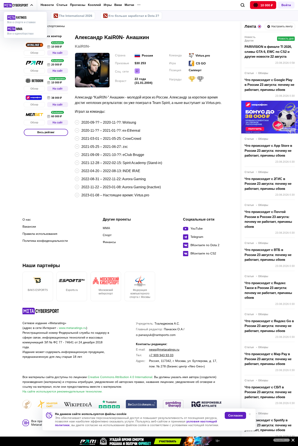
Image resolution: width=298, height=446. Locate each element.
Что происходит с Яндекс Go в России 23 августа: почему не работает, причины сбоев (269, 326)
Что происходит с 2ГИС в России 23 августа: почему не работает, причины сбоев (268, 183)
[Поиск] (243, 5)
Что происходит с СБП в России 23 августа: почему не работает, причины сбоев (268, 392)
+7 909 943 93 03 (161, 355)
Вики (118, 5)
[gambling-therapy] (173, 404)
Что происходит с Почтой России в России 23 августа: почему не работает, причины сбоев (268, 219)
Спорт (107, 235)
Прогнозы (77, 5)
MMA (106, 228)
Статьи (62, 5)
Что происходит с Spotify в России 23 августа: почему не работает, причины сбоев (268, 425)
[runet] (26, 404)
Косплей (94, 5)
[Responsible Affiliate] (206, 404)
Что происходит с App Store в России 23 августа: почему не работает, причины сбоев (268, 150)
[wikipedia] (78, 404)
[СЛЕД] (223, 286)
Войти (286, 5)
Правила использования (39, 233)
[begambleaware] (141, 404)
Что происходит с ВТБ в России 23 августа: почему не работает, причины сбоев (268, 254)
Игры (108, 5)
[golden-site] (47, 404)
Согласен (235, 415)
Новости (47, 5)
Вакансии (29, 226)
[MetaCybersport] (40, 311)
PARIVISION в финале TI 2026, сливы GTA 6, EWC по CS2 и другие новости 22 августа (268, 51)
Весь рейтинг (46, 132)
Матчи (129, 5)
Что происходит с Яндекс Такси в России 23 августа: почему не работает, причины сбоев (268, 290)
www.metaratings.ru (72, 328)
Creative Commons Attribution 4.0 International (120, 377)
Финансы (109, 242)
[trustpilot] (109, 404)
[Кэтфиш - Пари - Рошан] (149, 441)
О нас (26, 219)
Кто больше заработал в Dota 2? (133, 15)
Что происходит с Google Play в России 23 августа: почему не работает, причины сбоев (269, 85)
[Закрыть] (291, 441)
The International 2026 (75, 15)
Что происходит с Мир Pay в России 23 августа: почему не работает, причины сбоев (268, 359)
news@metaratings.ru (164, 349)
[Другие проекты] (18, 5)
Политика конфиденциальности (45, 240)
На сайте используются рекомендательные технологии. (62, 391)
